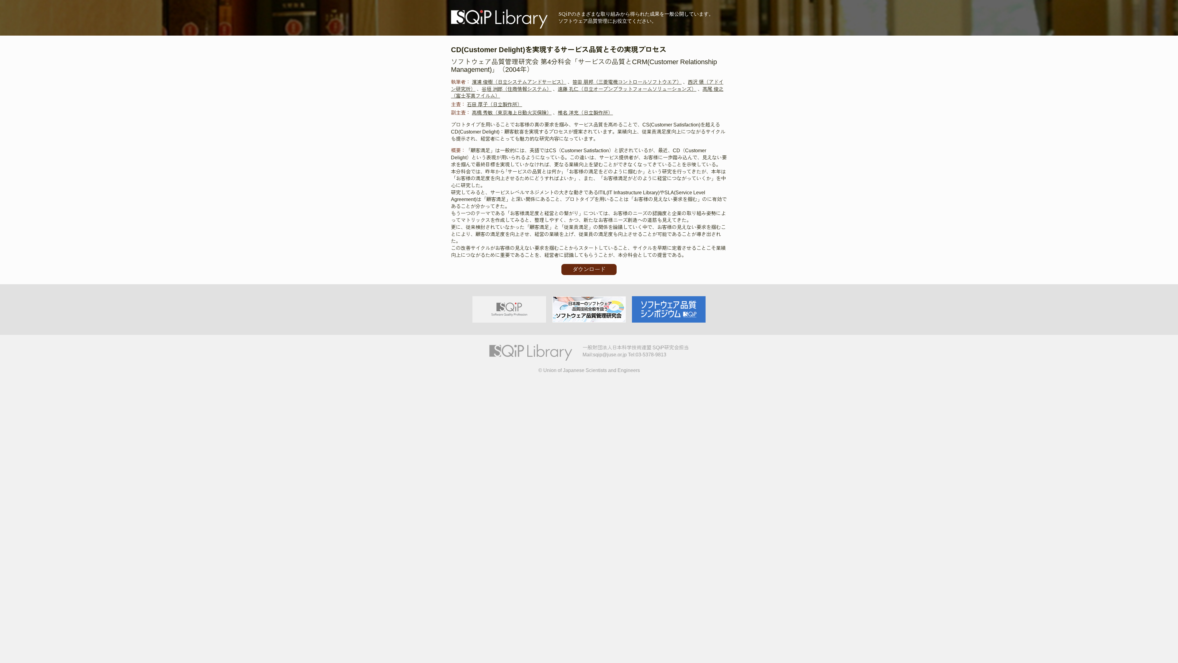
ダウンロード (589, 269)
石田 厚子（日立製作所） (494, 104)
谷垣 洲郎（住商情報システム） (517, 89)
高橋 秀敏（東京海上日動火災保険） (512, 112)
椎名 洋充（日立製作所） (585, 112)
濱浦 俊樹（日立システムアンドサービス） (519, 82)
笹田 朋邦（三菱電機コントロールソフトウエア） (627, 82)
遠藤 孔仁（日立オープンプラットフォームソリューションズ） (627, 89)
